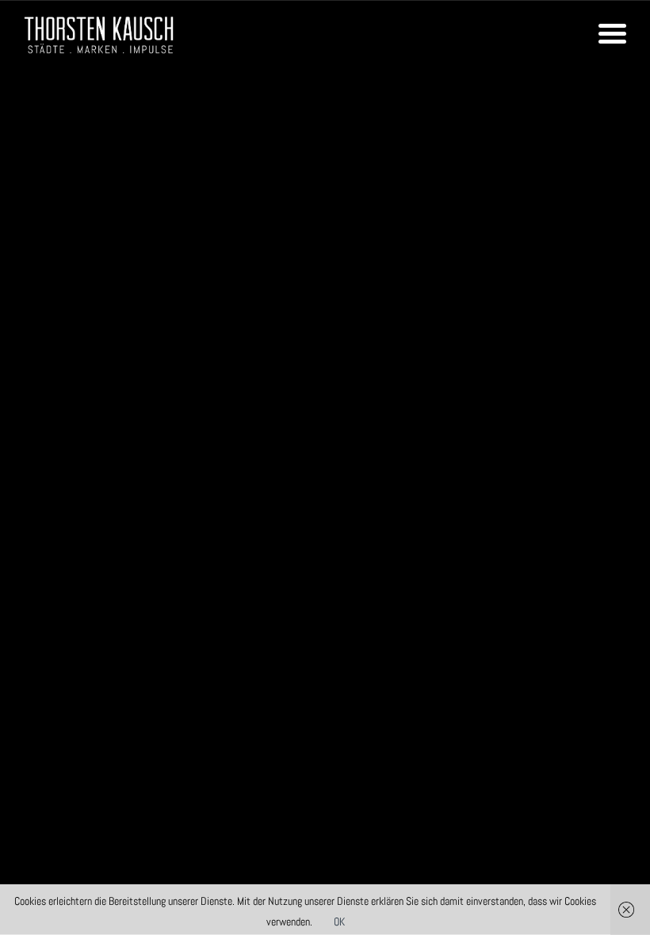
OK (339, 921)
